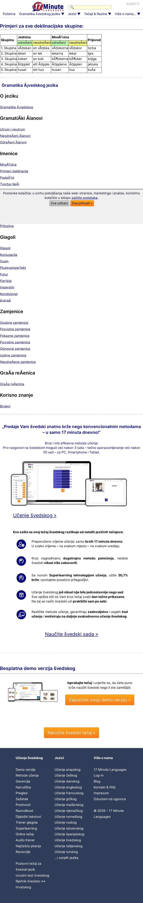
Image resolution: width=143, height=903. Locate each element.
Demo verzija (25, 770)
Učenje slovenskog (69, 828)
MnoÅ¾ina (8, 165)
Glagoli (5, 248)
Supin (4, 261)
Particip (6, 281)
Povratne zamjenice (15, 342)
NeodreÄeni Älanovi (15, 136)
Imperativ (7, 287)
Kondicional (8, 294)
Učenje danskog (67, 781)
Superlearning (26, 828)
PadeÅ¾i (7, 178)
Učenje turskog (66, 852)
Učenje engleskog (68, 787)
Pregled (22, 793)
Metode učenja (27, 775)
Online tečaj (25, 834)
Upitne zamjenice (13, 355)
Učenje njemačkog (69, 811)
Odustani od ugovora (110, 799)
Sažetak (22, 799)
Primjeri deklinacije (14, 171)
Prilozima (7, 226)
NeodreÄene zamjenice (18, 362)
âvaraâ (5, 300)
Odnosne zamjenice (15, 349)
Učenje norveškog (68, 817)
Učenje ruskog (66, 822)
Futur (4, 274)
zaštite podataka (84, 198)
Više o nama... (125, 14)
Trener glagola (27, 822)
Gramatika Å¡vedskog (16, 107)
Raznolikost (24, 811)
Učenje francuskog (69, 793)
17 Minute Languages (110, 770)
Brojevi (5, 406)
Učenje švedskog (68, 840)
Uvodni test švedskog (32, 875)
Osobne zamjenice (14, 323)
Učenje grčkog (66, 799)
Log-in (99, 775)
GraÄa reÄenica (12, 384)
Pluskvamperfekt (13, 268)
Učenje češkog (66, 775)
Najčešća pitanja (28, 846)
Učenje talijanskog (68, 846)
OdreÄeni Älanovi (13, 142)
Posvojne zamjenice (15, 329)
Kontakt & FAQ (104, 787)
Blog (97, 781)
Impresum (101, 793)
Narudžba (23, 787)
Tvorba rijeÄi (9, 184)
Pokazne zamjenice (14, 336)
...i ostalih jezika (66, 858)
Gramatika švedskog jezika (39, 14)
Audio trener (25, 840)
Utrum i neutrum (12, 129)
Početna (9, 14)
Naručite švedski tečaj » (71, 732)
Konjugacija (8, 255)
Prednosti (23, 805)
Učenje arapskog (67, 770)
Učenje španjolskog (69, 834)
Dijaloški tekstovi (28, 817)
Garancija (23, 781)
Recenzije (23, 852)
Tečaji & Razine (95, 14)
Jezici (72, 14)
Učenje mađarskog (69, 805)
